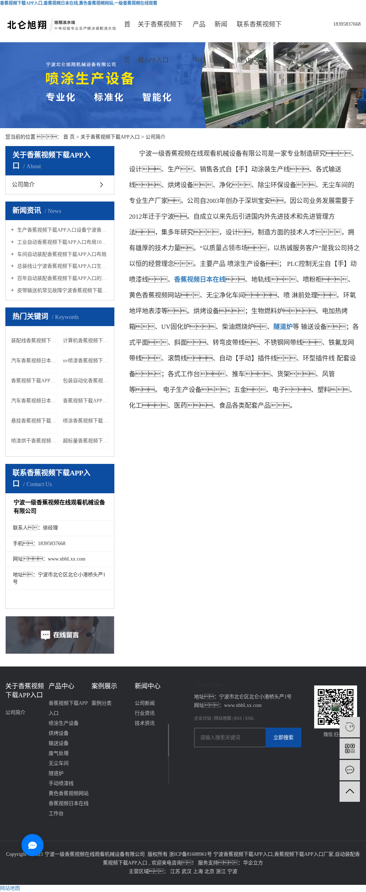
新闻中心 (220, 31)
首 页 (69, 137)
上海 (198, 871)
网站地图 (223, 718)
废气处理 (59, 753)
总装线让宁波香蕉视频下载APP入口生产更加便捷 (62, 266)
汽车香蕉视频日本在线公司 (34, 400)
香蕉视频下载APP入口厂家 (303, 854)
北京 (210, 871)
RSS (238, 718)
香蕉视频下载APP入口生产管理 (86, 400)
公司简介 (23, 184)
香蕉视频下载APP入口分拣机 (34, 380)
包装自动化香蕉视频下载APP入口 (86, 380)
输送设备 (59, 743)
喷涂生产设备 (64, 723)
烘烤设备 (59, 733)
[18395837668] (350, 727)
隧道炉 (56, 773)
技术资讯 (145, 723)
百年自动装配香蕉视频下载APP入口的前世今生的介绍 (62, 278)
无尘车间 (59, 763)
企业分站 (202, 718)
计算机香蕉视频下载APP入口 (86, 340)
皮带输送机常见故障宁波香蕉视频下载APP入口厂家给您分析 (62, 290)
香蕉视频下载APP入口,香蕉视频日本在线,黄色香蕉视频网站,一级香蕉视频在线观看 (78, 3)
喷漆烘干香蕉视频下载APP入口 (34, 440)
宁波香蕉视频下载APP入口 (243, 854)
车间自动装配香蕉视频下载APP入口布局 (61, 254)
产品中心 (199, 31)
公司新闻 (145, 703)
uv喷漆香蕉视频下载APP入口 (86, 360)
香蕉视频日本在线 (69, 803)
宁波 (232, 871)
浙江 (221, 871)
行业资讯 (145, 713)
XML (249, 718)
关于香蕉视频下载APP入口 (160, 31)
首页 (127, 31)
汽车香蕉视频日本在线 (34, 360)
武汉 (187, 871)
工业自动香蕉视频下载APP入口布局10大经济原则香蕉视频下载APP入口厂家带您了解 (62, 242)
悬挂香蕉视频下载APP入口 (34, 420)
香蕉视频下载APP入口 (68, 708)
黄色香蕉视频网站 (69, 793)
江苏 (176, 871)
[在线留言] (350, 770)
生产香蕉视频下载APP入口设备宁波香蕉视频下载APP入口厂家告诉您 (62, 230)
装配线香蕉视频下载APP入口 (34, 340)
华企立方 (253, 863)
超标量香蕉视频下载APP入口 (86, 440)
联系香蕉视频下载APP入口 (259, 31)
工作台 (56, 813)
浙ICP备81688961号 (190, 854)
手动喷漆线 (61, 783)
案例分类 (102, 703)
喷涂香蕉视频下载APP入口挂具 (86, 420)
